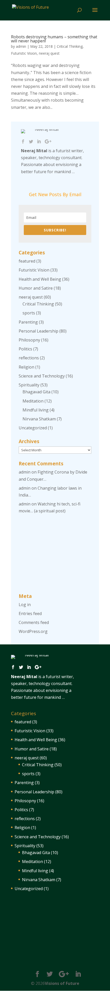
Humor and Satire (36, 288)
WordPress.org (33, 631)
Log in (25, 604)
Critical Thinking (70, 46)
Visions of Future (62, 983)
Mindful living (36, 410)
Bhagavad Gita (36, 392)
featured (27, 261)
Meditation (33, 401)
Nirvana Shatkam (39, 419)
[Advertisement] (55, 554)
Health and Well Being (40, 279)
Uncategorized (33, 428)
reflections (29, 358)
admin (21, 46)
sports (29, 313)
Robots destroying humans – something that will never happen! (54, 39)
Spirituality (29, 385)
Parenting (28, 322)
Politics (25, 349)
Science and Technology (42, 376)
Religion (26, 367)
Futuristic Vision (24, 53)
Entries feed (30, 613)
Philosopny (29, 340)
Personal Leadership (38, 331)
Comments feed (34, 622)
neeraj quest (49, 53)
